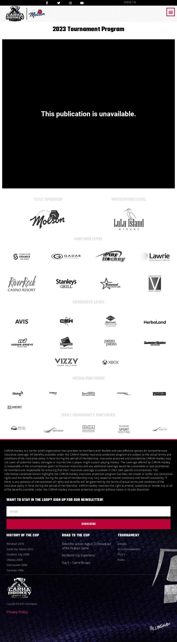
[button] (170, 12)
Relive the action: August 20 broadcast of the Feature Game (86, 546)
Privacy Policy (17, 612)
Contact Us (130, 2)
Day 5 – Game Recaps (76, 563)
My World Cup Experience (78, 555)
